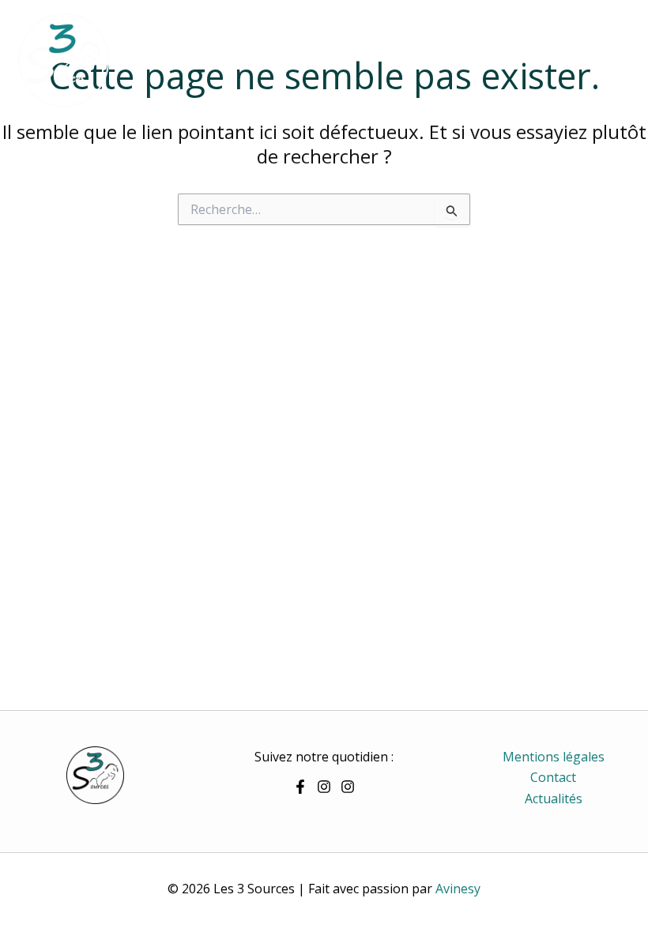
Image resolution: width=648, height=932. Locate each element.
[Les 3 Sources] (63, 60)
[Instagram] (324, 787)
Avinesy (457, 888)
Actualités (553, 798)
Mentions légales (554, 756)
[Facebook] (300, 787)
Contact (553, 777)
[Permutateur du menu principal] (614, 60)
